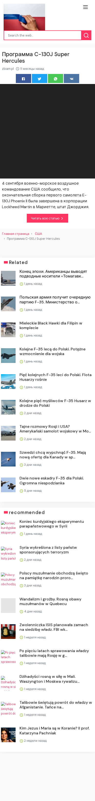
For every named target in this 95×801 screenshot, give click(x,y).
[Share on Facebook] (23, 78)
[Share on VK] (71, 78)
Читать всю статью (45, 218)
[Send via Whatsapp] (55, 78)
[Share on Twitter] (39, 78)
